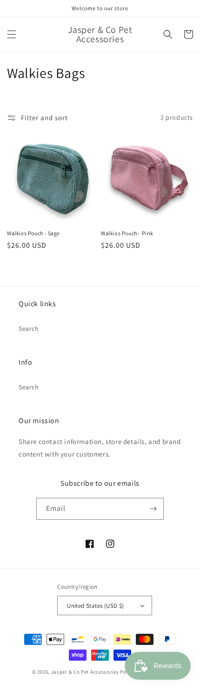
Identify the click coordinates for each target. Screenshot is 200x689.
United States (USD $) (95, 606)
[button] (11, 34)
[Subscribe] (153, 509)
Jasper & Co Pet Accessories (85, 672)
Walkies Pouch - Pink (127, 233)
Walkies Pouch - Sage (33, 233)
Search (29, 328)
